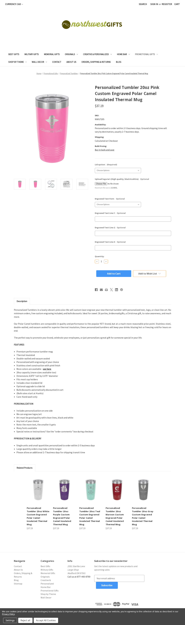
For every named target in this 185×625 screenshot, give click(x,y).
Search (143, 4)
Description (22, 301)
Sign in (154, 4)
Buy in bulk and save (104, 149)
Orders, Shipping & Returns (96, 62)
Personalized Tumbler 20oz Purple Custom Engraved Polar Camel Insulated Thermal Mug (62, 516)
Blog (118, 62)
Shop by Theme (16, 62)
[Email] (101, 289)
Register (167, 4)
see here (47, 368)
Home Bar (122, 54)
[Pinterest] (121, 289)
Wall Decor (38, 62)
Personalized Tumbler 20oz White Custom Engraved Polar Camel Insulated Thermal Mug (38, 516)
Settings (10, 620)
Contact (56, 62)
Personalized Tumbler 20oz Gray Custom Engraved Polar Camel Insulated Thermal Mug (142, 516)
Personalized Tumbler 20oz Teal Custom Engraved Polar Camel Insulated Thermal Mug (89, 516)
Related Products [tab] (25, 467)
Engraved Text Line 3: (110, 242)
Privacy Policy (8, 614)
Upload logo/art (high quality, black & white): (122, 179)
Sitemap (18, 583)
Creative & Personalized (96, 54)
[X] (111, 289)
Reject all (25, 620)
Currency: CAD (13, 4)
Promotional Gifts (145, 54)
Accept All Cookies (46, 620)
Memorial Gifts (52, 54)
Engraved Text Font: (110, 198)
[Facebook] (96, 289)
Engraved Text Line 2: (110, 227)
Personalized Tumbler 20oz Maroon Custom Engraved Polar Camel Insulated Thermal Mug (115, 516)
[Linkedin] (116, 289)
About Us (71, 62)
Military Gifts (31, 54)
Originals (70, 54)
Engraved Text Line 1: (110, 213)
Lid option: (106, 164)
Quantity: (99, 256)
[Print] (106, 289)
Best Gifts (13, 54)
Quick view (38, 489)
